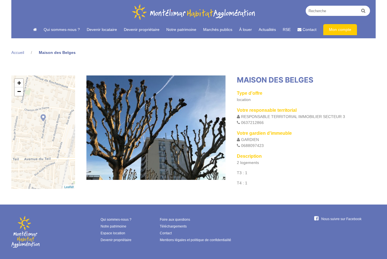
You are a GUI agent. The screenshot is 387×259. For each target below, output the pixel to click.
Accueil (17, 52)
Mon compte (340, 29)
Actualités (267, 29)
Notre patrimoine (181, 29)
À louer (245, 29)
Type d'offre (249, 93)
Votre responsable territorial (267, 110)
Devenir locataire (102, 29)
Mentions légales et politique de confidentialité (195, 240)
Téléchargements (173, 226)
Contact (308, 29)
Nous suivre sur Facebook (341, 219)
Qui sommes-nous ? (62, 29)
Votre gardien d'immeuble (264, 133)
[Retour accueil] (35, 29)
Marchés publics (217, 29)
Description (249, 156)
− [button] (19, 91)
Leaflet (69, 186)
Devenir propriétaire (142, 29)
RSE (287, 29)
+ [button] (19, 83)
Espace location (113, 233)
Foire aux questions (175, 220)
